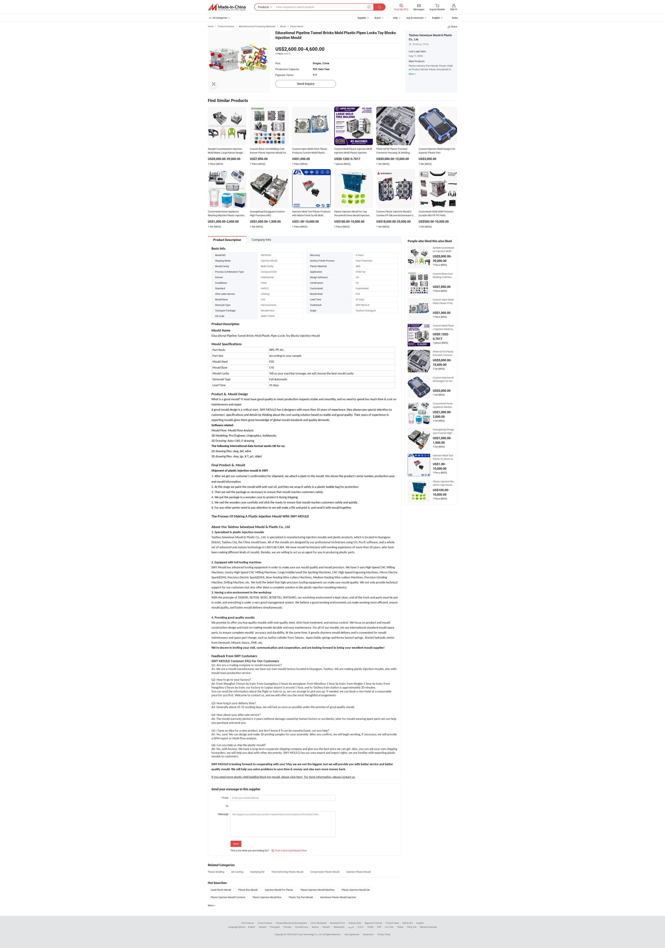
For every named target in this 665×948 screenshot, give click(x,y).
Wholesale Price (337, 923)
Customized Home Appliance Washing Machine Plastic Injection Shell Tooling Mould (443, 405)
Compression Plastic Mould (324, 871)
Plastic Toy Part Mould (301, 897)
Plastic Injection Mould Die (356, 889)
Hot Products (247, 923)
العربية (351, 926)
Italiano (315, 926)
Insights (420, 923)
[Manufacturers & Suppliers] (227, 7)
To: (227, 806)
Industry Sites (354, 923)
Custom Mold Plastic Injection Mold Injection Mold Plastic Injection (443, 327)
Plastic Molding (216, 871)
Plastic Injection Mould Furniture (228, 897)
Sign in (453, 9)
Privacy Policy (384, 934)
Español (262, 926)
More (411, 73)
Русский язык (301, 926)
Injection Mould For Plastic (279, 889)
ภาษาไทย (389, 926)
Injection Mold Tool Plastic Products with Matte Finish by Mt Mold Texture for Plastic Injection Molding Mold (443, 457)
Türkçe (400, 926)
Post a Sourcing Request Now (289, 850)
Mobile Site (407, 923)
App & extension (415, 17)
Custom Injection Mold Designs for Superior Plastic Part (443, 379)
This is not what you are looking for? (249, 850)
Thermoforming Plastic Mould (287, 871)
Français (287, 926)
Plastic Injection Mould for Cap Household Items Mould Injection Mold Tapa (443, 483)
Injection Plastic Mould (358, 871)
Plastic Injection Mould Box (266, 897)
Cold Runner (267, 277)
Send (236, 843)
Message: (223, 814)
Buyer (378, 17)
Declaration (368, 934)
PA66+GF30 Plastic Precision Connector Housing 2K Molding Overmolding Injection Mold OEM (443, 353)
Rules (455, 17)
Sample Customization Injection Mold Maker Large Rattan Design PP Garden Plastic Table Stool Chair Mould (443, 249)
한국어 (360, 926)
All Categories (219, 17)
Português (275, 926)
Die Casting (237, 871)
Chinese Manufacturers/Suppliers (291, 923)
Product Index (392, 923)
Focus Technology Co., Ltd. (310, 934)
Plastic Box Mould (248, 889)
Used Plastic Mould (221, 889)
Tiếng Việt (411, 926)
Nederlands (339, 926)
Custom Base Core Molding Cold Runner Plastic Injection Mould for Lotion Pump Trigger (443, 275)
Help (395, 17)
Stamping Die (257, 871)
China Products (265, 923)
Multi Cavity (267, 266)
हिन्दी (379, 926)
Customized (362, 288)
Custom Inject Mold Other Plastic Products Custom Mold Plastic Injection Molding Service (443, 301)
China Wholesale (318, 923)
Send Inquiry (305, 84)
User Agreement (351, 934)
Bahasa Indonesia (428, 926)
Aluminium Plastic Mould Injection (338, 897)
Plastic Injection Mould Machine (317, 889)
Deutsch (326, 926)
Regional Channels (373, 923)
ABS (358, 266)
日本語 (370, 926)
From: (225, 797)
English (251, 926)
